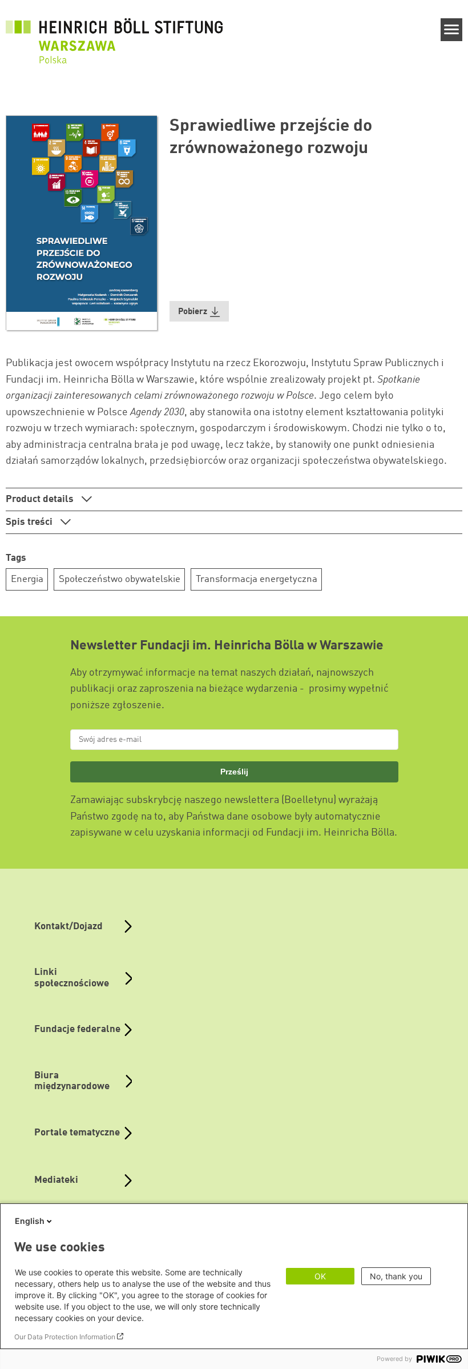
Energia (27, 579)
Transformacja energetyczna (256, 579)
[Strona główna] (114, 35)
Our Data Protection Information (64, 1336)
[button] (199, 311)
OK (320, 1276)
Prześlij (234, 771)
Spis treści (30, 522)
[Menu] (452, 29)
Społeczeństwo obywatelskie (119, 579)
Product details (41, 499)
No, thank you (396, 1276)
